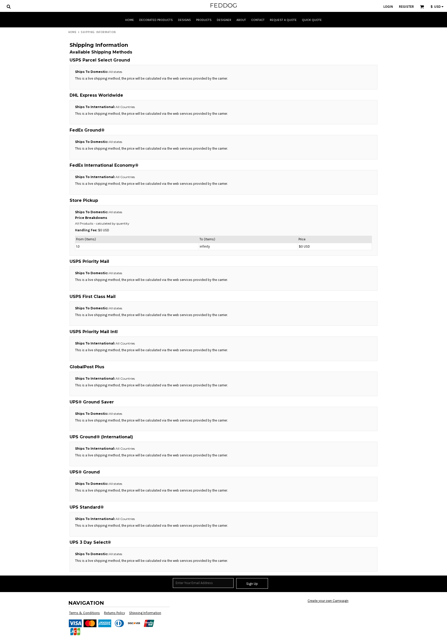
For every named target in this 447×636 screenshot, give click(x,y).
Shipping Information (145, 613)
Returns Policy (114, 613)
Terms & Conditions (84, 613)
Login (388, 7)
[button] (8, 6)
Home (72, 32)
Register (406, 7)
